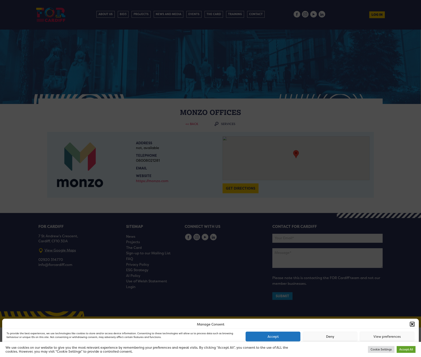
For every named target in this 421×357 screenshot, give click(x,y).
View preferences (387, 336)
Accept (273, 336)
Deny (330, 336)
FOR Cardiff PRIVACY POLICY (24, 349)
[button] (412, 324)
